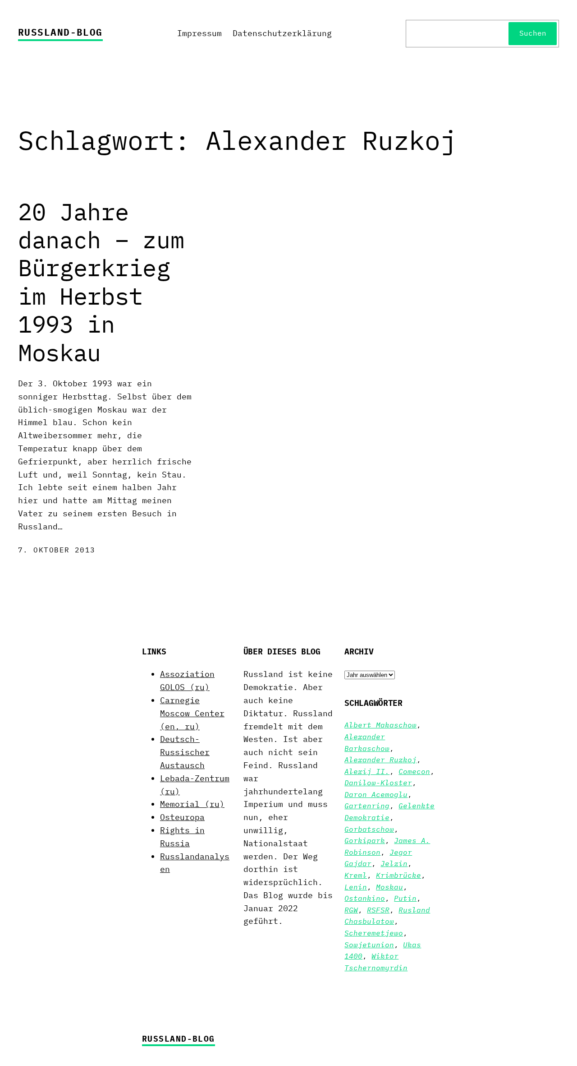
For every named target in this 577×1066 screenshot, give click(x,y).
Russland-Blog (60, 32)
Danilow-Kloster (378, 782)
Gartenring (366, 805)
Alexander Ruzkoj (380, 759)
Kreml (355, 875)
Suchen (532, 32)
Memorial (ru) (192, 804)
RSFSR (378, 909)
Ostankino (364, 898)
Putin (405, 898)
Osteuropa (182, 817)
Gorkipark (364, 840)
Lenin (355, 886)
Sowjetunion (369, 944)
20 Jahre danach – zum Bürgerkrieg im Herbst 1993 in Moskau (101, 282)
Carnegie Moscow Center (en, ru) (192, 713)
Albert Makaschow (380, 724)
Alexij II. (366, 771)
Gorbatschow (369, 829)
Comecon (414, 771)
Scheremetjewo (373, 932)
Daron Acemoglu (376, 794)
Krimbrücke (398, 875)
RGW (351, 909)
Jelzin (394, 863)
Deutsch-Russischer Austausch (185, 752)
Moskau (389, 886)
